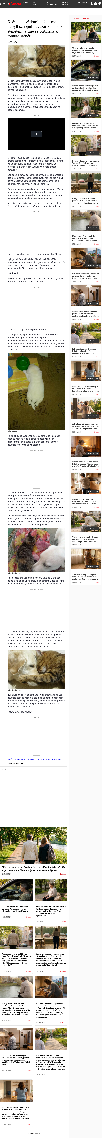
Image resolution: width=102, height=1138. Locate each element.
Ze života (37, 4)
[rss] (95, 3)
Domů (26, 3)
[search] (99, 3)
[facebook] (91, 3)
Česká (10, 4)
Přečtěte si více (34, 1133)
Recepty (82, 3)
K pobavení (52, 4)
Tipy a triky (65, 4)
